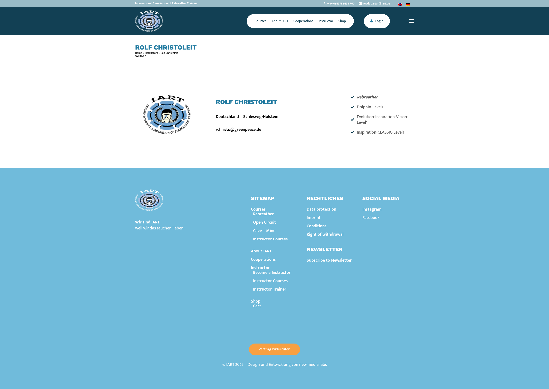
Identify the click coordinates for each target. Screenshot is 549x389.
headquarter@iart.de (376, 3)
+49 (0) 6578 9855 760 (340, 3)
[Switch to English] (400, 4)
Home (138, 53)
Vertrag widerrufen (274, 349)
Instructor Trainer (269, 289)
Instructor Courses (270, 239)
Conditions (317, 226)
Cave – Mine (264, 230)
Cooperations (263, 259)
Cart (257, 306)
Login (378, 21)
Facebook (371, 217)
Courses (258, 209)
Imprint (314, 217)
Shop (255, 301)
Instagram (372, 209)
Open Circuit (264, 222)
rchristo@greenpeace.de (238, 129)
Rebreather (263, 214)
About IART (261, 251)
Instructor (260, 267)
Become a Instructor (272, 272)
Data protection (321, 209)
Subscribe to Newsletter (329, 260)
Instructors (151, 53)
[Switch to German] (408, 4)
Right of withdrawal (325, 234)
